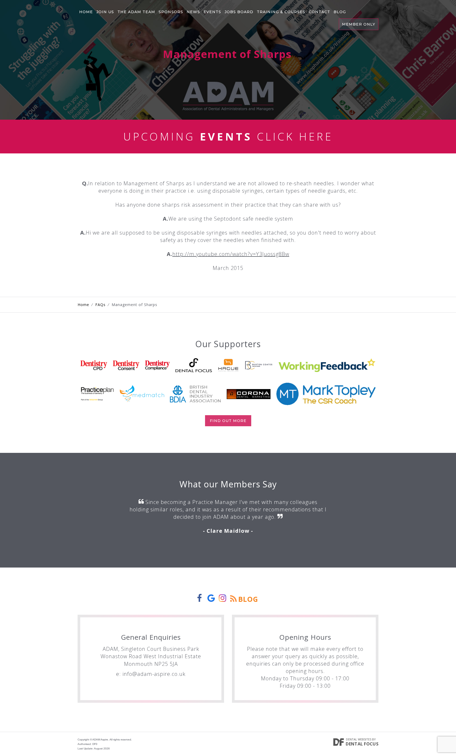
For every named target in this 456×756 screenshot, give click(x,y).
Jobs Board (239, 11)
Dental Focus (362, 744)
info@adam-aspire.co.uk (154, 673)
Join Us (105, 11)
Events (212, 11)
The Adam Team (136, 11)
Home (86, 11)
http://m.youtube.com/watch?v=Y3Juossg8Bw (230, 254)
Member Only (358, 24)
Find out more (228, 420)
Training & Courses (281, 11)
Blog (340, 11)
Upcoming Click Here (228, 136)
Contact (319, 11)
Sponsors (171, 11)
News (193, 11)
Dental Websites (358, 739)
